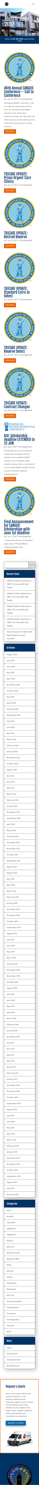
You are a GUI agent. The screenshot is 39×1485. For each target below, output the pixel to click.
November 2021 (13, 849)
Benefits (10, 1216)
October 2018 (12, 982)
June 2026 (11, 667)
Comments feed (13, 1360)
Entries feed (12, 1354)
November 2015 (13, 1164)
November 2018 (13, 976)
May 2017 (10, 1055)
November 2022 (13, 812)
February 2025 (13, 709)
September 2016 (14, 1103)
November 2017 (13, 1037)
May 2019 (10, 952)
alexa (9, 1210)
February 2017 (13, 1073)
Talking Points (13, 1307)
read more (10, 131)
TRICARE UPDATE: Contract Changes (17, 405)
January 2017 (12, 1079)
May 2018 (10, 1006)
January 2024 (12, 751)
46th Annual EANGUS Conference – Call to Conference (19, 92)
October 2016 (12, 1097)
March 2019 (11, 958)
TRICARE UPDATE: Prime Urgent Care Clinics (17, 178)
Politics (10, 1277)
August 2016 (12, 1109)
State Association (14, 1301)
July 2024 (10, 721)
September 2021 (13, 861)
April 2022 (11, 824)
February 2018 (13, 1024)
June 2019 (11, 946)
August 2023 (12, 770)
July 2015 (10, 1188)
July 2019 (10, 940)
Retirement (11, 1289)
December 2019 (13, 909)
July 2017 (10, 1043)
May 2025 (10, 697)
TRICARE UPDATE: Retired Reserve (16, 235)
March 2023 (11, 794)
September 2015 (13, 1176)
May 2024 (10, 733)
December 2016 (13, 1085)
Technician (11, 1313)
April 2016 (11, 1134)
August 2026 (12, 654)
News (9, 1265)
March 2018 (11, 1018)
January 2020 (12, 903)
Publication (12, 1283)
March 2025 (11, 703)
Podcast (10, 1271)
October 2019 (12, 921)
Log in (9, 1348)
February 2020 (13, 897)
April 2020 (11, 885)
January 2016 (12, 1152)
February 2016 (13, 1146)
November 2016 (13, 1091)
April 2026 (11, 679)
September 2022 (14, 818)
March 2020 (11, 891)
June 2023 (11, 782)
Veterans (10, 1325)
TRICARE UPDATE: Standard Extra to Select (17, 292)
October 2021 (12, 855)
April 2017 (11, 1061)
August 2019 (12, 933)
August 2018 (12, 988)
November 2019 (13, 915)
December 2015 (13, 1158)
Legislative (11, 1228)
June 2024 (11, 727)
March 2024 (11, 739)
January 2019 (12, 964)
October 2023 (12, 764)
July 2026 (10, 660)
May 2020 (10, 879)
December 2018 (13, 970)
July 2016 (10, 1116)
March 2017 (11, 1067)
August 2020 (12, 873)
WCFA (9, 1332)
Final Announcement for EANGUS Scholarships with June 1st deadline (19, 527)
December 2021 (13, 842)
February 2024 (13, 745)
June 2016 (11, 1122)
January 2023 (12, 806)
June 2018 (11, 1000)
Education (11, 1222)
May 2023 (10, 788)
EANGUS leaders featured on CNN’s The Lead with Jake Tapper (19, 584)
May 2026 (10, 673)
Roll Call (10, 1295)
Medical (10, 1241)
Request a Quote (16, 1423)
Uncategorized (26, 99)
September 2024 (14, 715)
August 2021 (12, 867)
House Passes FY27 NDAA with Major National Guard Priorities (19, 635)
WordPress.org (13, 1366)
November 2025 (13, 685)
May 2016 (10, 1128)
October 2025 (12, 691)
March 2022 (11, 830)
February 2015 (13, 1194)
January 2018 (12, 1030)
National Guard (13, 1253)
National (10, 1247)
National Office (13, 1259)
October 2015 (12, 1170)
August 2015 (12, 1182)
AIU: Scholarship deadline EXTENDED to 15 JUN (19, 439)
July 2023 (10, 776)
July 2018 (10, 994)
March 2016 (11, 1140)
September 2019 (14, 927)
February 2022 (13, 836)
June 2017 (11, 1049)
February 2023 (13, 800)
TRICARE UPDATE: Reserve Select (16, 349)
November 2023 (13, 758)
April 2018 (11, 1012)
